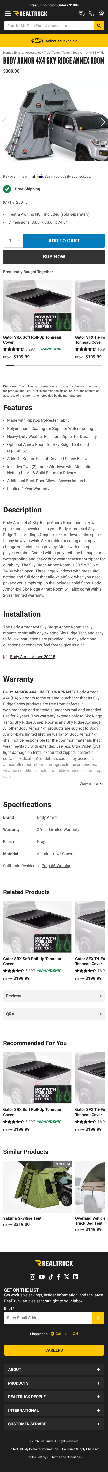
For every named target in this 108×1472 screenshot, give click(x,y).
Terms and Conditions (67, 1457)
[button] (54, 1369)
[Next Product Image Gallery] (103, 122)
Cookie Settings (37, 1457)
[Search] (99, 25)
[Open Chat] (82, 13)
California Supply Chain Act (80, 1449)
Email (9, 1308)
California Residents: (37, 865)
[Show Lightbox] (54, 121)
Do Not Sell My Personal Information (33, 1449)
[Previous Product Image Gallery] (4, 122)
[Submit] (98, 1318)
